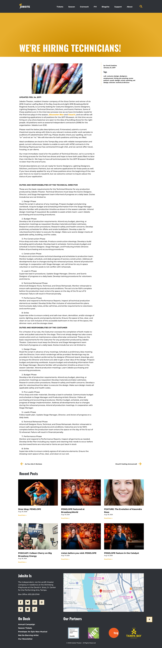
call (104, 76)
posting (125, 78)
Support (118, 7)
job (120, 78)
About (129, 7)
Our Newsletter (25, 639)
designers (123, 76)
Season (71, 7)
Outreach (84, 7)
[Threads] (41, 602)
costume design (113, 76)
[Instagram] (34, 602)
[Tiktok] (34, 609)
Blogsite (105, 7)
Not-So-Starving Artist (28, 635)
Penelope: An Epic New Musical (32, 632)
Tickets (60, 7)
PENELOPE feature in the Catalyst (121, 553)
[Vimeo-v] (20, 609)
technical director (122, 82)
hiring (116, 78)
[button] (141, 6)
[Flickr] (27, 609)
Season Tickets (25, 628)
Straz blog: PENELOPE (29, 509)
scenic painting (126, 80)
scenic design (115, 80)
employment (108, 78)
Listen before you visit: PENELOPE (78, 553)
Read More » (22, 515)
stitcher (112, 82)
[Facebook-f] (20, 602)
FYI (95, 7)
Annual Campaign (26, 624)
